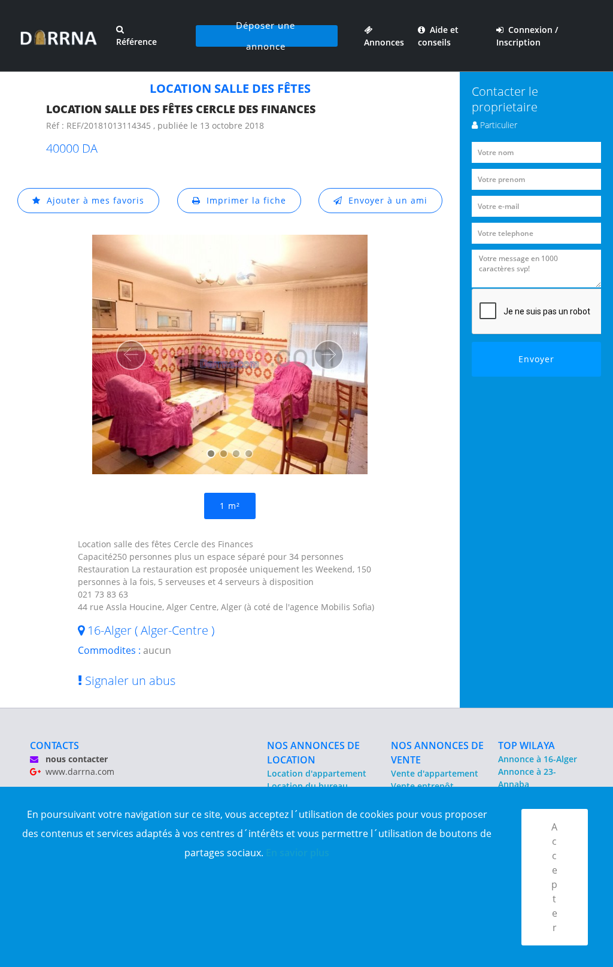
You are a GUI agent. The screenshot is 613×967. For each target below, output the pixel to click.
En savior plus (297, 852)
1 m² (230, 505)
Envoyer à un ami (384, 200)
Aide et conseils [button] (438, 36)
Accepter (554, 877)
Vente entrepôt (422, 786)
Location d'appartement (316, 773)
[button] (131, 355)
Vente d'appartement (434, 773)
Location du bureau (307, 786)
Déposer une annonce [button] (265, 36)
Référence (136, 41)
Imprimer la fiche (243, 200)
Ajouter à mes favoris (92, 200)
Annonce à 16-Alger (537, 759)
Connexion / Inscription (527, 36)
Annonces (384, 36)
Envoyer (536, 359)
